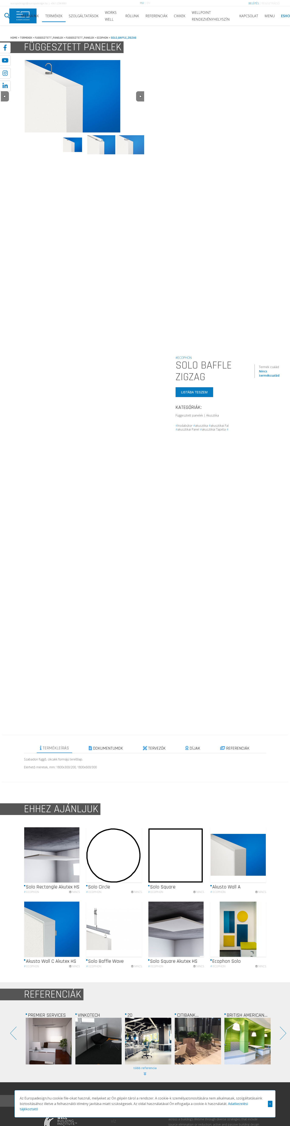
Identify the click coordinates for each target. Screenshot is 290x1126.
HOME (13, 38)
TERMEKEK (26, 38)
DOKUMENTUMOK (107, 748)
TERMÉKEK (53, 16)
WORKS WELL (111, 16)
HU (142, 3)
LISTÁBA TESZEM (194, 392)
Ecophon (31, 892)
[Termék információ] (65, 855)
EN (148, 3)
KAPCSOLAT (248, 16)
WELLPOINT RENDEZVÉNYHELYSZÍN (211, 16)
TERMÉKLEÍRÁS (55, 748)
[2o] (98, 1041)
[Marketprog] (247, 1041)
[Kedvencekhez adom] (73, 855)
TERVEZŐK (156, 748)
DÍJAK (194, 748)
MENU (270, 16)
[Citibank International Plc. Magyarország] (148, 1041)
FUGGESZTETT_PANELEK (49, 38)
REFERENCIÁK (156, 16)
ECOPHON (102, 38)
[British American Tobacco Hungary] (198, 1041)
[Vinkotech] (49, 1041)
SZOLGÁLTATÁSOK (84, 16)
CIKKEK (179, 16)
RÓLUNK (132, 16)
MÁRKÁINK (30, 16)
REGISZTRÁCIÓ (271, 3)
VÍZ (113, 1121)
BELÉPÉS (254, 3)
